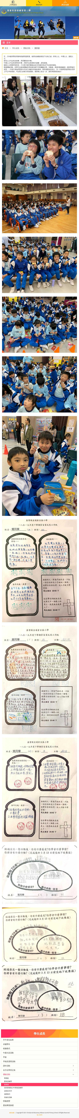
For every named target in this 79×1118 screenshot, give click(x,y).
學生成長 (15, 48)
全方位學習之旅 (9, 1070)
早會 (5, 1057)
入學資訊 (13, 4)
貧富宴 (6, 1084)
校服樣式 (6, 1048)
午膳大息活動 (8, 1053)
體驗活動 (26, 48)
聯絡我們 (39, 5)
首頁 (6, 48)
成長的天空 (8, 1091)
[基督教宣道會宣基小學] (22, 9)
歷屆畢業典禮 (8, 1105)
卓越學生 (6, 1044)
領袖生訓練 (8, 1097)
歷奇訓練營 (8, 1081)
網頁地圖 (65, 4)
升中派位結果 (8, 1040)
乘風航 (6, 1078)
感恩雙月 (7, 1094)
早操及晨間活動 (9, 1061)
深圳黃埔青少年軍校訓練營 (13, 1088)
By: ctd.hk (39, 1115)
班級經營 (6, 1101)
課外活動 (6, 1066)
